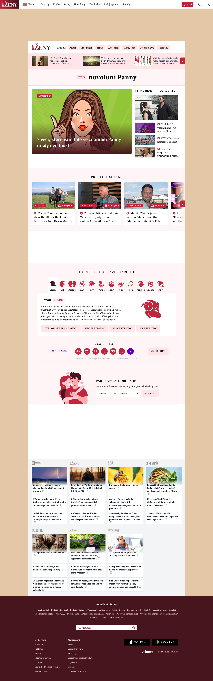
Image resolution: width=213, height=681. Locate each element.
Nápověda (72, 662)
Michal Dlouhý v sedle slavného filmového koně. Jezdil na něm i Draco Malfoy (53, 217)
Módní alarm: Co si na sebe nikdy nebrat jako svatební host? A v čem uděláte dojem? (165, 62)
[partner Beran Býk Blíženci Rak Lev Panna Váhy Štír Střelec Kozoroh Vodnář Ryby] (128, 393)
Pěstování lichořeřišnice (127, 613)
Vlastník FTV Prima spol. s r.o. (48, 666)
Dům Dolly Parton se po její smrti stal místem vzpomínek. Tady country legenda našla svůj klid (124, 584)
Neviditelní (94, 4)
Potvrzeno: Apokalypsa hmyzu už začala (124, 486)
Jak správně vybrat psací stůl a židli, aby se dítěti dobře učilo (123, 554)
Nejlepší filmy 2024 (59, 610)
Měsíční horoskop (122, 328)
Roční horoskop (148, 328)
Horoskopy (79, 4)
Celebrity (44, 4)
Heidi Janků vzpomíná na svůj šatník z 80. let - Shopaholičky (166, 129)
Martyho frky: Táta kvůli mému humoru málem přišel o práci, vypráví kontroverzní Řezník (85, 555)
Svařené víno (73, 613)
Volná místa (40, 644)
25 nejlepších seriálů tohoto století (49, 552)
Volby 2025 (60, 613)
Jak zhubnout (43, 610)
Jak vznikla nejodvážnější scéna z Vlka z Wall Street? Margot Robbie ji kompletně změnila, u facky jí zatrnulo (48, 585)
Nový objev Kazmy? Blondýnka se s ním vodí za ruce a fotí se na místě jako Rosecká (87, 584)
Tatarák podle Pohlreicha (92, 613)
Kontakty (72, 653)
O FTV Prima (40, 640)
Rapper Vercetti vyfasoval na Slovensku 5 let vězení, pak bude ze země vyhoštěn (87, 569)
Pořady (126, 4)
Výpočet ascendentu (149, 613)
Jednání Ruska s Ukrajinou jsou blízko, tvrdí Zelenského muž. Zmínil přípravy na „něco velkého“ (48, 516)
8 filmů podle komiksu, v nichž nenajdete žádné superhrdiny (47, 568)
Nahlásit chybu (41, 671)
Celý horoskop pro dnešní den (61, 328)
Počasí (122, 610)
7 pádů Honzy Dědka (44, 613)
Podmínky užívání (43, 658)
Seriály (67, 4)
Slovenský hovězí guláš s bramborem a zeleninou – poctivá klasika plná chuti (162, 516)
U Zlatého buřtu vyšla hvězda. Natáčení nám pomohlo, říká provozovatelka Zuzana (84, 502)
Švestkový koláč (116, 617)
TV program (91, 610)
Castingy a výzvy (75, 649)
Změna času (104, 610)
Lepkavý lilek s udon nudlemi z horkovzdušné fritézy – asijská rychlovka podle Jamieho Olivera (162, 488)
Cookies (38, 662)
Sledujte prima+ (111, 4)
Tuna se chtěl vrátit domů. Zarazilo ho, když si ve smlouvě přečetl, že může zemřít (99, 219)
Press (70, 644)
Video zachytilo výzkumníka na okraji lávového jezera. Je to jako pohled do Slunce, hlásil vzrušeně (124, 516)
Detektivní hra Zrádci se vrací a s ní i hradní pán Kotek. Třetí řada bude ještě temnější (87, 488)
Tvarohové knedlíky (169, 613)
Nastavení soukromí (77, 671)
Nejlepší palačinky (98, 617)
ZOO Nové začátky (152, 610)
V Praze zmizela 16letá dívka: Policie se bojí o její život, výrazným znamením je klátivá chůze (49, 502)
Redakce (71, 666)
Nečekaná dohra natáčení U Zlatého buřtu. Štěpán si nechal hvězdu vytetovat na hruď (85, 516)
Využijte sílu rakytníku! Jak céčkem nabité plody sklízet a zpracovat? (125, 568)
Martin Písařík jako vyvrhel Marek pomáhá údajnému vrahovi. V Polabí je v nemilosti (144, 219)
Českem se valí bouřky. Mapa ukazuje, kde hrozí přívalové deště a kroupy (48, 488)
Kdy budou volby (134, 610)
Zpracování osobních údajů (80, 658)
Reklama (39, 649)
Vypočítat (150, 393)
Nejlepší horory (77, 610)
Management (74, 640)
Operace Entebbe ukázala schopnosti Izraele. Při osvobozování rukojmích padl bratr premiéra (125, 504)
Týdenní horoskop (95, 328)
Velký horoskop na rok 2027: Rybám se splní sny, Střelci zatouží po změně (113, 61)
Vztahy (56, 4)
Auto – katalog (169, 610)
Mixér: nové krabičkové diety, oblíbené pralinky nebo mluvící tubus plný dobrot (161, 502)
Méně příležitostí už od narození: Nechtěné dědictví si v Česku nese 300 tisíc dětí (63, 62)
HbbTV (38, 653)
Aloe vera (110, 613)
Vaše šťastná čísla (104, 344)
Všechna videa (168, 91)
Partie (114, 610)
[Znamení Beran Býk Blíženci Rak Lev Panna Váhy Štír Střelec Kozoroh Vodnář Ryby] (106, 393)
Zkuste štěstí (158, 351)
